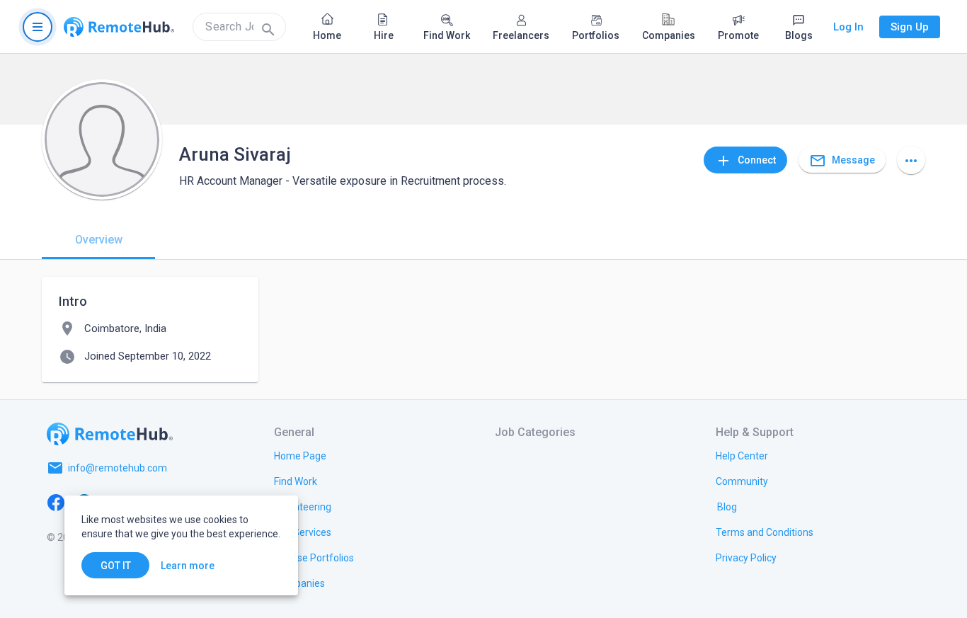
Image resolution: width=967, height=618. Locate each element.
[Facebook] (56, 502)
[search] (239, 27)
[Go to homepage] (119, 27)
